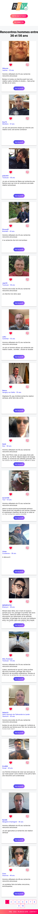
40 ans (10, 768)
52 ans (12, 339)
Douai (4, 768)
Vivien (4, 551)
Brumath (5, 231)
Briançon (5, 607)
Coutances (6, 553)
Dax (3, 446)
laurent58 (5, 498)
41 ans (12, 124)
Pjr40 (4, 444)
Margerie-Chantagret (9, 822)
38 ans (13, 553)
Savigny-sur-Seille (8, 392)
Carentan (5, 339)
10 (23, 906)
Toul (3, 500)
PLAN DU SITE (23, 912)
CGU (15, 912)
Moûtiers (5, 124)
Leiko (4, 337)
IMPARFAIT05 (7, 605)
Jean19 (4, 283)
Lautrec (5, 70)
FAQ (10, 912)
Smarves (5, 875)
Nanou (4, 390)
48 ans (12, 875)
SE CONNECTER (19, 22)
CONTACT (33, 912)
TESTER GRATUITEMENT (19, 16)
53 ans (11, 70)
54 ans (12, 661)
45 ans (12, 716)
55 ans (18, 392)
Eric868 (5, 766)
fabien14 (5, 712)
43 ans (12, 231)
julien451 (5, 176)
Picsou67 (5, 229)
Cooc (4, 873)
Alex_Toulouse (7, 659)
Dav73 (4, 122)
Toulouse (5, 178)
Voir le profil (19, 88)
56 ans (12, 178)
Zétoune (5, 68)
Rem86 (4, 820)
